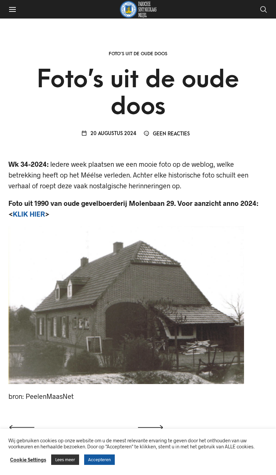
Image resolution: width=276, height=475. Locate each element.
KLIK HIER (29, 214)
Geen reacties (170, 134)
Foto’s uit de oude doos (138, 53)
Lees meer (65, 459)
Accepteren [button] (99, 459)
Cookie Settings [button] (28, 459)
